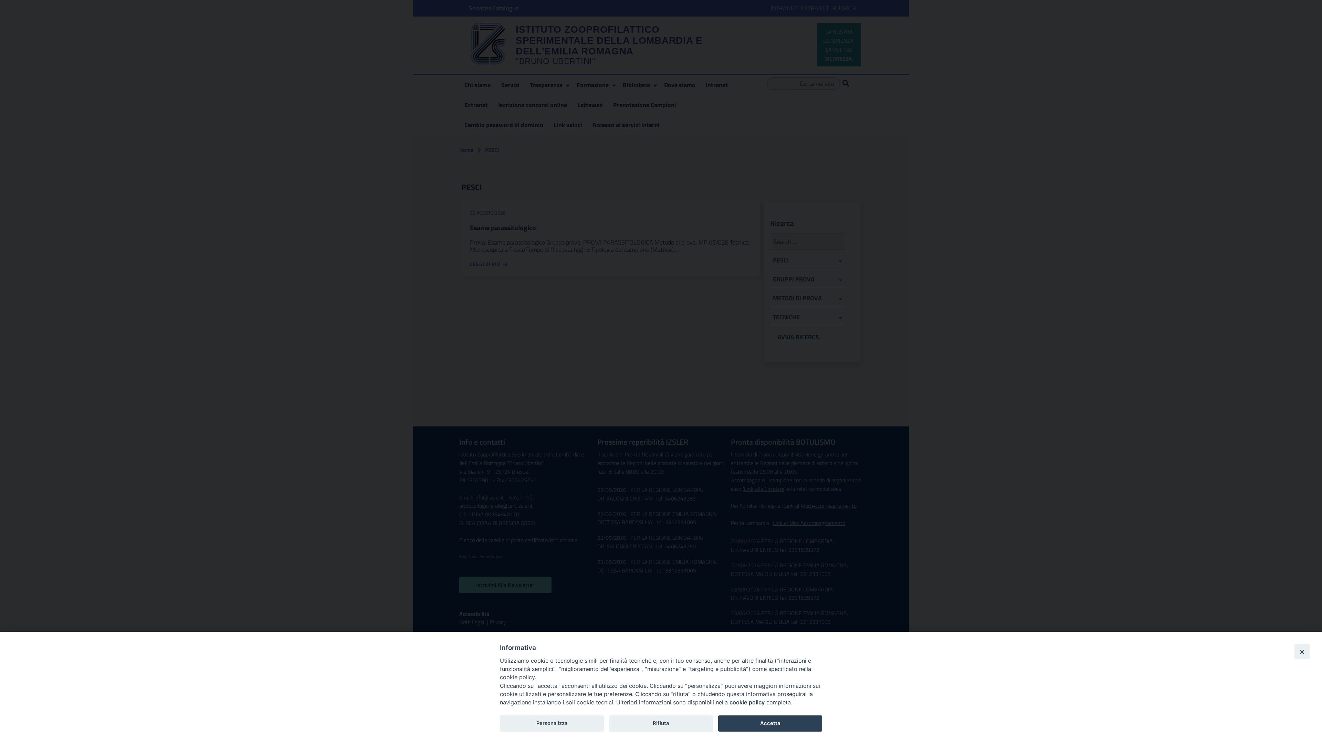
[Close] (1302, 651)
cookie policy (747, 702)
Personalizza (551, 723)
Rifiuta (661, 723)
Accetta (770, 723)
